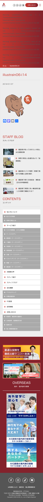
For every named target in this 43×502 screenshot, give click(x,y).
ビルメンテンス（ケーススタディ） (17, 258)
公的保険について (13, 487)
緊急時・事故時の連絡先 (14, 316)
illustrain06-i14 (14, 65)
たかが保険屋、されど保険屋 (15, 230)
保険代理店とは (11, 220)
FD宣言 (9, 301)
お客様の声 (10, 272)
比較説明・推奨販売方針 (14, 320)
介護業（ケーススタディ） (14, 242)
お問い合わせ (32, 5)
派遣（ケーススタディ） (14, 254)
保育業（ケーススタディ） (14, 246)
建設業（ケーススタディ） (14, 238)
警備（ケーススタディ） (14, 263)
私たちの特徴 (10, 216)
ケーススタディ (11, 234)
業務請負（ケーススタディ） (15, 250)
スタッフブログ (11, 282)
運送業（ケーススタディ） (14, 267)
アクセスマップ (11, 292)
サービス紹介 (11, 225)
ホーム (4, 65)
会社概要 (9, 288)
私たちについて (11, 212)
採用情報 (9, 306)
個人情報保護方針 (12, 329)
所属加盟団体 (10, 296)
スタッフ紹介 (11, 277)
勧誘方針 (9, 324)
